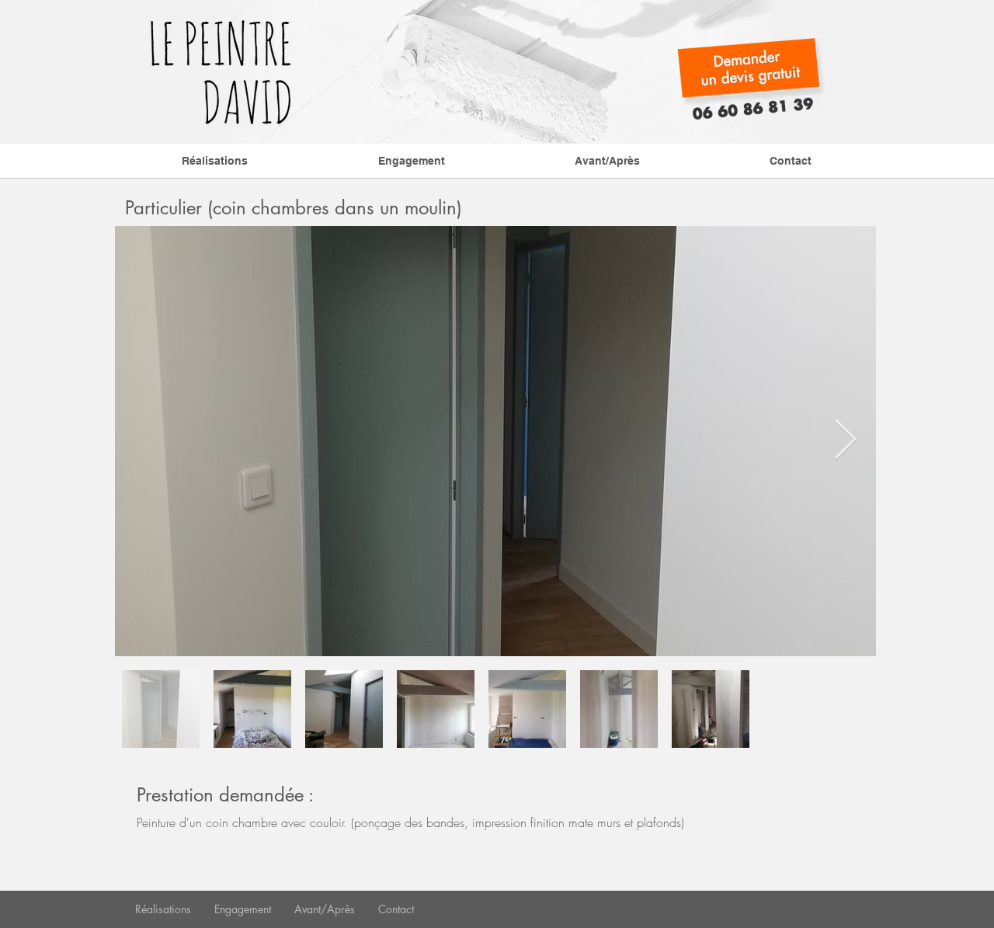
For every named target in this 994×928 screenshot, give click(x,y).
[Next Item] (845, 441)
